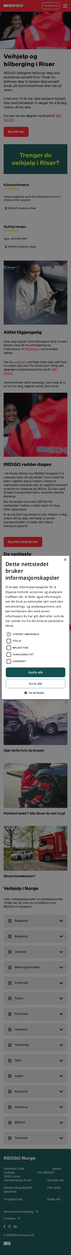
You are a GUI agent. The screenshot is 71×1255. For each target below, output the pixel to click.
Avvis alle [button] (35, 683)
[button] (35, 692)
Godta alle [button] (35, 672)
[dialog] (35, 627)
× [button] (65, 560)
